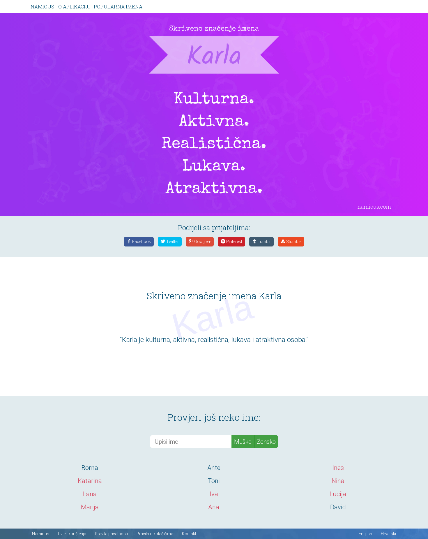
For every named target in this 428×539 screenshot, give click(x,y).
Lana (90, 494)
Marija (90, 507)
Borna (90, 467)
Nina (338, 481)
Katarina (90, 481)
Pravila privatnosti (111, 533)
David (338, 507)
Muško (243, 441)
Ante (213, 467)
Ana (213, 507)
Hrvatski (388, 533)
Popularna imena (118, 6)
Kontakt (189, 533)
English (365, 533)
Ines (338, 467)
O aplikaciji (74, 6)
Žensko (266, 441)
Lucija (338, 494)
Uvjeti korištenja (72, 533)
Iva (214, 494)
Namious (42, 6)
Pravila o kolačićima (155, 533)
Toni (214, 481)
